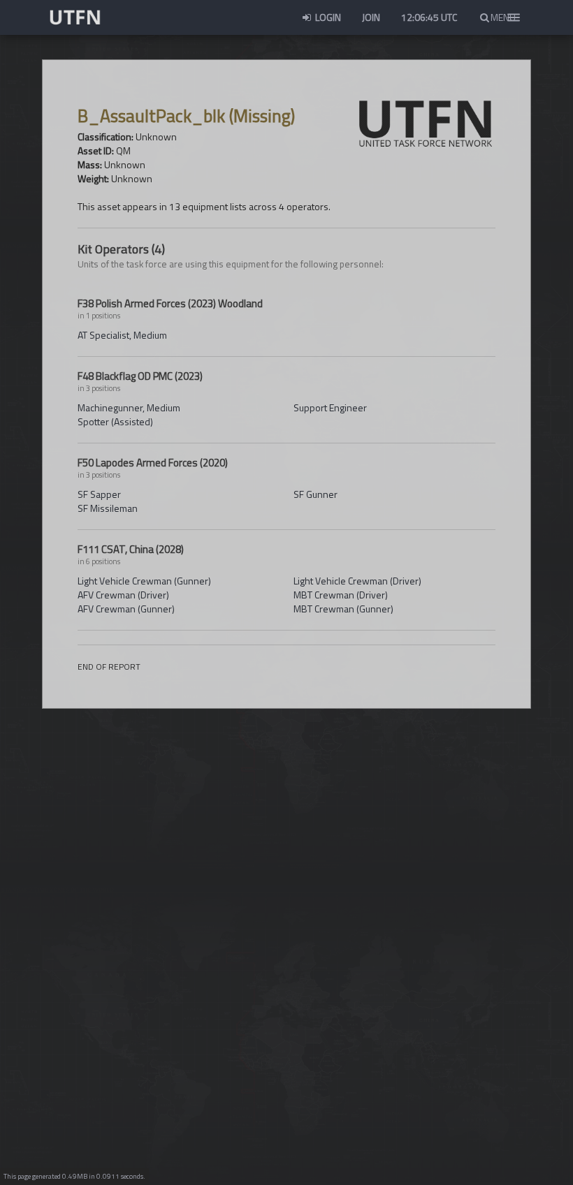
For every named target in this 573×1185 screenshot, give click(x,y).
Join (371, 17)
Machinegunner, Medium (129, 407)
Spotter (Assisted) (115, 421)
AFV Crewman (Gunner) (126, 608)
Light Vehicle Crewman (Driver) (357, 580)
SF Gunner (315, 494)
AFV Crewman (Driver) (123, 594)
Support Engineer (330, 407)
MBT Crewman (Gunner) (343, 608)
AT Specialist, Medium (122, 334)
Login (327, 17)
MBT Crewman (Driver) (340, 594)
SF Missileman (108, 508)
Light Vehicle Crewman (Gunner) (144, 580)
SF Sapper (99, 494)
